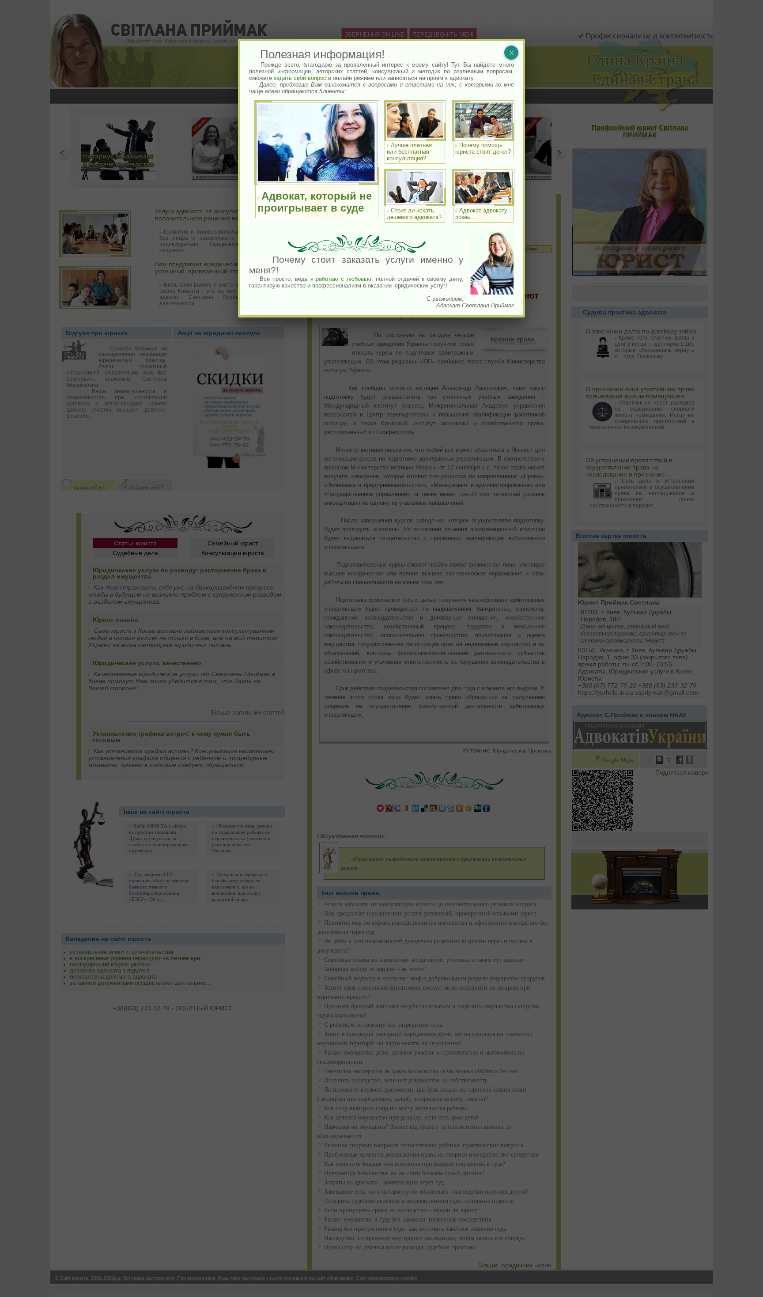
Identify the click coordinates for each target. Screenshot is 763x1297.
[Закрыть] (511, 52)
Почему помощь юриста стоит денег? (483, 148)
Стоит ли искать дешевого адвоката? (414, 213)
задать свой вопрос (300, 78)
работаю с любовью (343, 279)
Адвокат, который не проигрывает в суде (314, 202)
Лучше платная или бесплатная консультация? (409, 152)
